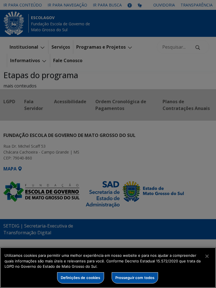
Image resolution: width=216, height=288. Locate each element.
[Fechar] (207, 256)
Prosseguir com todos (135, 277)
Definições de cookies (80, 277)
